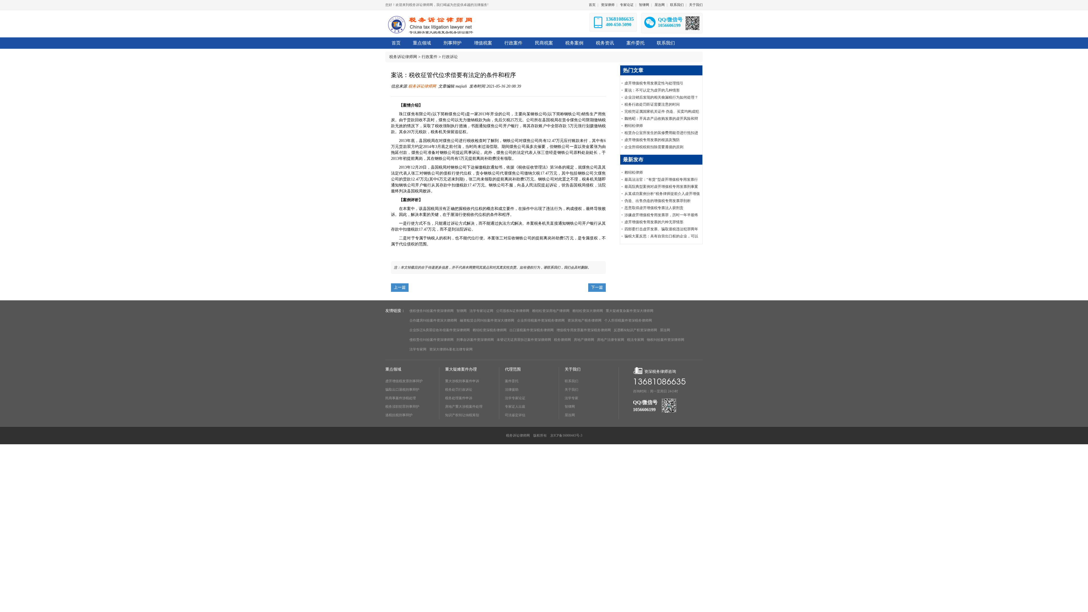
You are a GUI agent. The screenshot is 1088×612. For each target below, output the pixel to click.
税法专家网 (635, 340)
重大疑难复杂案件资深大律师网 (629, 311)
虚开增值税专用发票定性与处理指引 (653, 83)
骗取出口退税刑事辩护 (402, 390)
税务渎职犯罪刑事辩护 (402, 407)
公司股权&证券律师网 (512, 311)
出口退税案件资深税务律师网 (531, 330)
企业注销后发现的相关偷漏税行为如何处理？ (661, 97)
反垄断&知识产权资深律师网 (635, 330)
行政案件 (429, 57)
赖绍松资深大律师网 (587, 311)
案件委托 (511, 381)
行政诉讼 (450, 57)
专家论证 (627, 5)
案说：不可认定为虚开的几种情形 (652, 90)
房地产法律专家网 (610, 340)
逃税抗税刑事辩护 (399, 415)
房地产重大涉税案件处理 (464, 407)
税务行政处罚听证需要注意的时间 (652, 104)
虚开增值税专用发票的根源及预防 (652, 140)
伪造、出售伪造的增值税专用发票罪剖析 (657, 201)
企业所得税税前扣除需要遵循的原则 (653, 147)
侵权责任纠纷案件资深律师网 (431, 340)
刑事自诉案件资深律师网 (475, 340)
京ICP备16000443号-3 (566, 435)
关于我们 (696, 5)
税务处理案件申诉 (458, 398)
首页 (592, 5)
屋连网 (659, 5)
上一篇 (400, 287)
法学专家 (571, 398)
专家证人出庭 (515, 407)
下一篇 (597, 287)
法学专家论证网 (481, 311)
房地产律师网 (584, 340)
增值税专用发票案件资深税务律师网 (583, 330)
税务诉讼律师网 (403, 57)
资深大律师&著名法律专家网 (451, 349)
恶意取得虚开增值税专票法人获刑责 (653, 208)
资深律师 (608, 5)
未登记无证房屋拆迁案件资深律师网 (524, 340)
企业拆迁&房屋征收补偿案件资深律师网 (439, 330)
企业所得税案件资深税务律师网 (541, 320)
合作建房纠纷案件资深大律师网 (433, 320)
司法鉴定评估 (515, 415)
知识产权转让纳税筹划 (462, 415)
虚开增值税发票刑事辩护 (404, 381)
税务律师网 (562, 340)
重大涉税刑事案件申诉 (462, 381)
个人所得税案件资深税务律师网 (628, 320)
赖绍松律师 (633, 126)
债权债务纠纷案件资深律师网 (431, 311)
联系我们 (677, 5)
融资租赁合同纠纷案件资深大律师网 (487, 320)
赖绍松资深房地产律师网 (551, 311)
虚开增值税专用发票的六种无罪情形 (653, 222)
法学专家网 (417, 349)
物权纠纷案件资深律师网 (665, 340)
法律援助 (511, 390)
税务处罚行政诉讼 (458, 390)
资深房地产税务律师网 (585, 320)
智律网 (644, 5)
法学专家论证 (515, 398)
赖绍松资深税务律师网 (490, 330)
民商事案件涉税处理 (400, 398)
